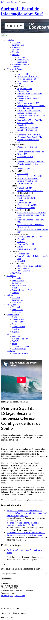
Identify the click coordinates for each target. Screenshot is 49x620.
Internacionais (18, 45)
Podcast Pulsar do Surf (21, 290)
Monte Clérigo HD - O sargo (29, 237)
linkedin (21, 595)
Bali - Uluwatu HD (25, 271)
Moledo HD (22, 74)
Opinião (15, 292)
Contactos (11, 351)
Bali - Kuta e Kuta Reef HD (29, 266)
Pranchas (16, 336)
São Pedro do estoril (26, 198)
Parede (20, 200)
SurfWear (16, 341)
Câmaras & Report (15, 69)
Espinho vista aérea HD (27, 127)
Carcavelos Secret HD (27, 205)
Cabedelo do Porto (25, 122)
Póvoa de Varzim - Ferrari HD (30, 93)
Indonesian (5, 2)
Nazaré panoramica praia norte (30, 152)
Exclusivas (16, 283)
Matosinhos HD (24, 118)
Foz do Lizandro (24, 183)
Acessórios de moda (20, 346)
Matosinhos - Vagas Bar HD (29, 120)
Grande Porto (18, 319)
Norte (14, 317)
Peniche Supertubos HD (27, 164)
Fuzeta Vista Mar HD (26, 249)
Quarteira (21, 239)
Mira (19, 142)
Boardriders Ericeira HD (28, 178)
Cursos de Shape (19, 348)
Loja (8, 334)
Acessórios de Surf (20, 339)
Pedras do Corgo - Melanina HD (31, 105)
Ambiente (16, 47)
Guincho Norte (23, 195)
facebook (5, 595)
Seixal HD (22, 261)
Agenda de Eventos (20, 64)
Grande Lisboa (18, 326)
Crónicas (16, 67)
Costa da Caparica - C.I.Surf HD (31, 212)
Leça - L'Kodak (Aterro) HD (29, 110)
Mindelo (21, 101)
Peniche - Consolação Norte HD (31, 161)
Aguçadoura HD (24, 88)
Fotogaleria (11, 305)
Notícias (10, 40)
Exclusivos (16, 50)
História (15, 52)
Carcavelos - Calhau (26, 207)
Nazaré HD (22, 154)
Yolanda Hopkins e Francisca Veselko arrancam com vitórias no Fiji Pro (23, 524)
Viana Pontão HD (25, 81)
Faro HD (21, 241)
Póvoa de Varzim (24, 91)
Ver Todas (16, 273)
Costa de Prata (18, 322)
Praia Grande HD (25, 188)
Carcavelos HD (24, 203)
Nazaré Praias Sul (25, 156)
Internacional (23, 59)
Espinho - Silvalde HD (27, 130)
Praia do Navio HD (25, 169)
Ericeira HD (22, 173)
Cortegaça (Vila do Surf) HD (29, 135)
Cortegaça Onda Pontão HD (29, 137)
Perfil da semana (19, 285)
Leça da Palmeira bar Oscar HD (31, 115)
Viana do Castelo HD (26, 79)
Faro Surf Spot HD (25, 244)
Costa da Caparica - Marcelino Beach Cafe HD (30, 225)
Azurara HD (22, 96)
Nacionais (16, 42)
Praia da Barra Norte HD (28, 139)
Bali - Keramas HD (25, 268)
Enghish (14, 2)
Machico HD (23, 254)
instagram (14, 595)
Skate (14, 343)
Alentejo (15, 329)
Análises (15, 288)
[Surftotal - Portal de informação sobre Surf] (7, 35)
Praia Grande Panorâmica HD (30, 190)
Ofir (19, 84)
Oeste (14, 324)
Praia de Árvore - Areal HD (29, 98)
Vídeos (10, 295)
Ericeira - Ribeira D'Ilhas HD (30, 176)
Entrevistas (11, 275)
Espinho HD (22, 125)
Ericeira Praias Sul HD (27, 181)
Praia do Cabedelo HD (27, 147)
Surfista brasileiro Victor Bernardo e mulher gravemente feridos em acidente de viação (26, 533)
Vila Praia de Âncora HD (28, 76)
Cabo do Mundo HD (26, 108)
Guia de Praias (13, 314)
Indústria (15, 54)
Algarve (15, 331)
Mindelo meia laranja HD (28, 103)
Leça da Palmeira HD (26, 113)
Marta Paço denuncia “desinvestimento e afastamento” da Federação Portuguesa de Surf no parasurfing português (27, 513)
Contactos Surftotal (20, 353)
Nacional (21, 57)
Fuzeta (20, 246)
